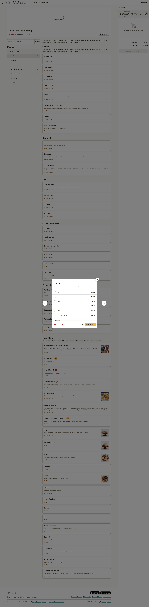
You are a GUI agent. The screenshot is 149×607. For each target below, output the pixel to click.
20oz (58, 306)
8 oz (58, 292)
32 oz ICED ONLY (62, 315)
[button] (45, 305)
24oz (58, 310)
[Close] (97, 279)
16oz (58, 301)
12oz (58, 297)
